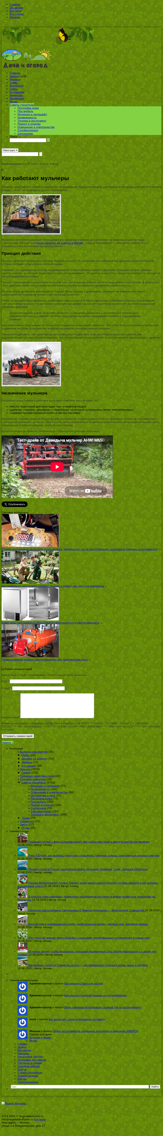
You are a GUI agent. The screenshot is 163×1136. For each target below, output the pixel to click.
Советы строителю (22, 104)
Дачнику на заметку (34, 758)
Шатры (21, 1078)
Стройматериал (27, 130)
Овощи (14, 76)
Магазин (15, 17)
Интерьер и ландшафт (32, 114)
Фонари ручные (27, 1075)
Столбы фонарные (29, 1072)
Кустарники (17, 92)
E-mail (6, 688)
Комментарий (10, 717)
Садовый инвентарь (33, 779)
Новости (25, 769)
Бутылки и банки (40, 1037)
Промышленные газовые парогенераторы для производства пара (45, 659)
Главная (15, 4)
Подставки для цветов (31, 1059)
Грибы (14, 88)
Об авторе (16, 7)
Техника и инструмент (31, 120)
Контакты (15, 10)
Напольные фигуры (30, 1056)
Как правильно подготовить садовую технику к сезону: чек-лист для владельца (53, 585)
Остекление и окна (43, 795)
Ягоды (14, 101)
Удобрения (17, 98)
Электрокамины (27, 1082)
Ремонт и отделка (29, 123)
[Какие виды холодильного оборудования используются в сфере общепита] (30, 619)
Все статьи (16, 14)
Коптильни (24, 1050)
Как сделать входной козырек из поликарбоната (95, 995)
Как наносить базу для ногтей (83, 983)
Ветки (33, 1040)
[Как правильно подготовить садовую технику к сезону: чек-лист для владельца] (30, 582)
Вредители (17, 85)
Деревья (15, 79)
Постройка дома (28, 108)
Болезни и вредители (34, 751)
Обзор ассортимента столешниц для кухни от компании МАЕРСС (95, 1031)
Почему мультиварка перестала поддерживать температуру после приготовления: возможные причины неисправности (80, 549)
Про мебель (25, 111)
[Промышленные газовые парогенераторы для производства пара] (30, 656)
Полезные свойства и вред (37, 775)
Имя (5, 681)
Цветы (24, 824)
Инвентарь (16, 95)
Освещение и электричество (36, 127)
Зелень (22, 1047)
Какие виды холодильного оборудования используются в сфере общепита (50, 622)
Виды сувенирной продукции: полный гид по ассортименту (102, 1007)
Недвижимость (27, 117)
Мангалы (23, 1053)
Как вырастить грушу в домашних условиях (77, 1019)
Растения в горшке (29, 1062)
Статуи (21, 1069)
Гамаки (22, 1043)
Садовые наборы (28, 1066)
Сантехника (25, 133)
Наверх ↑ (7, 742)
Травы (14, 82)
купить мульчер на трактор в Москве (59, 242)
